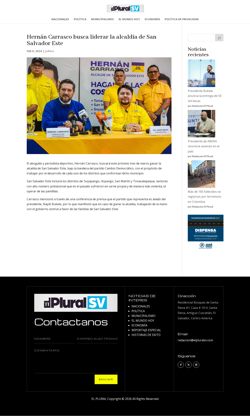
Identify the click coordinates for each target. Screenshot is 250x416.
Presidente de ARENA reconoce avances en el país (203, 146)
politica (49, 51)
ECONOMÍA (152, 19)
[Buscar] (219, 37)
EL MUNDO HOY (129, 19)
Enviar (106, 379)
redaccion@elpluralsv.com (195, 340)
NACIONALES (60, 19)
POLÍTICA (80, 19)
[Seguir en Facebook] (181, 365)
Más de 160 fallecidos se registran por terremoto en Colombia (204, 197)
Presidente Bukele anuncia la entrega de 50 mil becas (204, 96)
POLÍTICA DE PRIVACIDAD (182, 19)
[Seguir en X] (188, 365)
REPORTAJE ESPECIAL (146, 330)
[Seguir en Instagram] (196, 365)
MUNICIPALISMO (102, 19)
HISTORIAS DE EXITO (146, 335)
